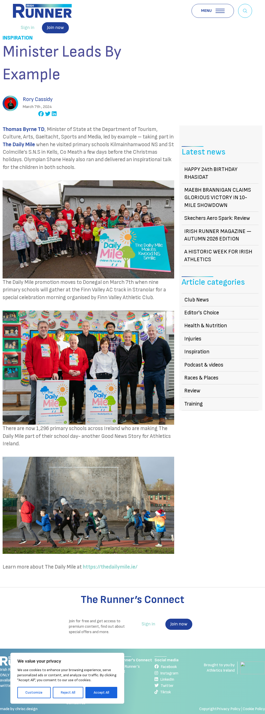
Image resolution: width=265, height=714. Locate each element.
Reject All (68, 692)
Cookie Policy (254, 709)
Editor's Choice (201, 312)
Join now (55, 27)
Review (192, 390)
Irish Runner (42, 11)
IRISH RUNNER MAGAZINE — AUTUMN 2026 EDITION (217, 235)
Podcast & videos (203, 365)
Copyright (208, 709)
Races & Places (201, 378)
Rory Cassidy (38, 99)
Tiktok (165, 692)
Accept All (101, 692)
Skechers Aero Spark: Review (217, 218)
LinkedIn (167, 679)
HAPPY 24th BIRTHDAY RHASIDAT (211, 173)
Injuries (192, 339)
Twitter (167, 685)
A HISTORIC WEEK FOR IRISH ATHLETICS (218, 255)
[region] (67, 678)
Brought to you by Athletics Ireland (219, 668)
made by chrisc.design (19, 709)
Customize (33, 692)
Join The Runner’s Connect (125, 669)
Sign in (27, 27)
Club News (196, 300)
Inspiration (18, 38)
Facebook (169, 666)
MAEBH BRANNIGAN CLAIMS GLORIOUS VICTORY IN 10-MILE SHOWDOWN (217, 197)
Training (193, 404)
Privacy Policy (228, 709)
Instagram (169, 673)
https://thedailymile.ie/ (110, 567)
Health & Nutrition (205, 325)
